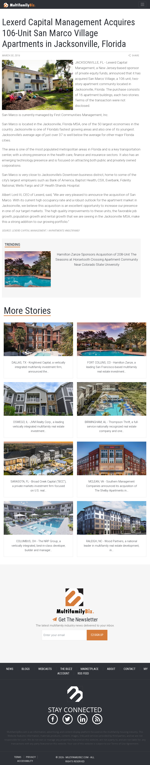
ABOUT (111, 668)
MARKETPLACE (89, 668)
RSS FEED (83, 673)
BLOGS (26, 668)
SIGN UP (98, 635)
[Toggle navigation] (142, 4)
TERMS (17, 757)
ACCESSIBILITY (25, 761)
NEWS (9, 668)
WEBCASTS (45, 668)
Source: (40, 230)
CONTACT (129, 668)
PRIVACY (31, 757)
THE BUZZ (66, 668)
